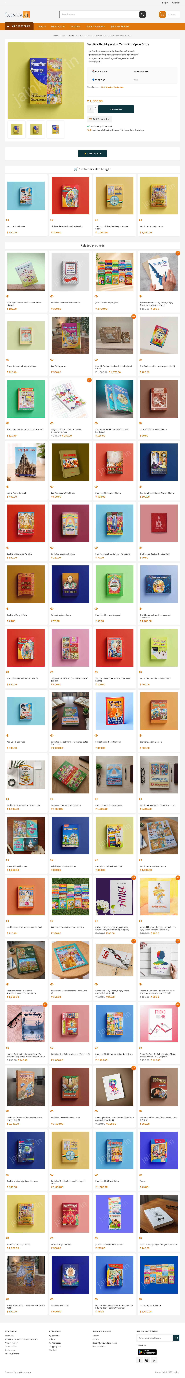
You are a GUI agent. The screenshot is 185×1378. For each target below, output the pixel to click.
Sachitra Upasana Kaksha (63, 554)
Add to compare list (23, 218)
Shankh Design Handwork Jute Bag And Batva (113, 367)
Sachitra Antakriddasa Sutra (108, 805)
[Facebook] (139, 1360)
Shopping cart (55, 1346)
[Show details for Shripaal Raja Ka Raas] (70, 1213)
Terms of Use (11, 1346)
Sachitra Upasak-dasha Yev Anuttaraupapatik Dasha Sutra (21, 992)
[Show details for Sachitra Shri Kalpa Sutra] (159, 195)
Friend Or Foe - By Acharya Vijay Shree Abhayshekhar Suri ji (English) (157, 1055)
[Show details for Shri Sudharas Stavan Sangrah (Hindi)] (159, 335)
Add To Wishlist (101, 119)
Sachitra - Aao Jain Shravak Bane (155, 678)
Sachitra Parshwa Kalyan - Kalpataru (112, 554)
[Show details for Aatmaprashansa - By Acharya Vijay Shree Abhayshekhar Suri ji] (159, 272)
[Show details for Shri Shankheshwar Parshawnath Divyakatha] (159, 584)
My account (54, 1335)
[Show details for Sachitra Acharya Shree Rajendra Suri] (26, 896)
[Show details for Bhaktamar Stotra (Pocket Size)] (159, 523)
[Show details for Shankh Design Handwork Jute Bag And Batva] (114, 335)
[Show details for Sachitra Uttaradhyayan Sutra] (70, 1086)
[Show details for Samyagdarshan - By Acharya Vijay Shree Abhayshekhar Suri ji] (114, 1086)
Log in (165, 2)
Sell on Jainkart (12, 1354)
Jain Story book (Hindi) (150, 1305)
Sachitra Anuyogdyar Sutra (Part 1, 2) (157, 805)
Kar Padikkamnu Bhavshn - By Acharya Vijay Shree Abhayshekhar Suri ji (158, 928)
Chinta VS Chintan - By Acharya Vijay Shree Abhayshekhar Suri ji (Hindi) (157, 992)
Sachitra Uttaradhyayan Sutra (65, 1117)
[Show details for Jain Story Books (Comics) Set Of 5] (70, 896)
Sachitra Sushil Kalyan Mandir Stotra (157, 493)
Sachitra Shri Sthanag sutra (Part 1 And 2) (114, 1055)
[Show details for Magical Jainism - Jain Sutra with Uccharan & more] (70, 398)
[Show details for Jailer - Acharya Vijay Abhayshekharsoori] (159, 1213)
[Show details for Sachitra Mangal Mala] (26, 584)
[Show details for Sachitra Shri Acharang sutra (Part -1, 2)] (70, 1023)
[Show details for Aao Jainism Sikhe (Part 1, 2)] (114, 835)
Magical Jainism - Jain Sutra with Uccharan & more (66, 430)
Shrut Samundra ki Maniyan (108, 742)
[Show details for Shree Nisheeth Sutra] (26, 835)
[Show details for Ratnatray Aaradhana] (70, 584)
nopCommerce (24, 1372)
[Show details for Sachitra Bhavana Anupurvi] (114, 584)
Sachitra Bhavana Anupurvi (108, 615)
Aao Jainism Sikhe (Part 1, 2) (108, 866)
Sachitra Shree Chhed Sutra (153, 866)
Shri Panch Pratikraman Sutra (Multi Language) (112, 430)
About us (9, 1335)
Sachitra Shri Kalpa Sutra (151, 226)
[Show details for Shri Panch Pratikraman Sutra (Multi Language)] (114, 398)
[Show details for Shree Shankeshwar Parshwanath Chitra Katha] (26, 1274)
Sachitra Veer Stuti (60, 1305)
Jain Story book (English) (107, 302)
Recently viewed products (104, 1343)
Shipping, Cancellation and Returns (21, 1339)
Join (176, 1338)
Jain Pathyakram (59, 366)
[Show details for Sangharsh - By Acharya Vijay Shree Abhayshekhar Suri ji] (114, 960)
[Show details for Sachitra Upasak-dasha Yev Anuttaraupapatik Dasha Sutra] (26, 960)
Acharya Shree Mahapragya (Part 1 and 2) (69, 992)
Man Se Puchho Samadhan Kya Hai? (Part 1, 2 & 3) (159, 1118)
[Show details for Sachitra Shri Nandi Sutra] (114, 1150)
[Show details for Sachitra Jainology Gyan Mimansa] (26, 1150)
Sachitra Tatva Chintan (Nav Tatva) (23, 805)
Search (142, 14)
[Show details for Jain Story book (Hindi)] (159, 1274)
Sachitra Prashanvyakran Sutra (66, 805)
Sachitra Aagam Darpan (151, 742)
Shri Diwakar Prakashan (112, 87)
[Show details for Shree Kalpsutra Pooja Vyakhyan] (26, 335)
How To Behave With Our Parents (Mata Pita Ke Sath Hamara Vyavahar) (114, 1306)
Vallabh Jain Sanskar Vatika (63, 866)
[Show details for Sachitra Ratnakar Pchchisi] (26, 523)
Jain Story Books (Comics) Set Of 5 (67, 927)
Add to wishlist (17, 218)
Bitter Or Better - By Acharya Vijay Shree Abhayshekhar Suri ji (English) (112, 928)
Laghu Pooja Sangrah (17, 493)
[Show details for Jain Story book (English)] (114, 272)
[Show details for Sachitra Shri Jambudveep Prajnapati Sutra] (114, 195)
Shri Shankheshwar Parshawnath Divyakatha (155, 616)
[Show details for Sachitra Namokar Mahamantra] (70, 272)
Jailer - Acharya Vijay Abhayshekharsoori (159, 1244)
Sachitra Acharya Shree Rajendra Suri (24, 927)
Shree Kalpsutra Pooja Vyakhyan (22, 366)
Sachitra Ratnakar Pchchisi (20, 554)
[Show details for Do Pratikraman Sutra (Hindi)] (159, 398)
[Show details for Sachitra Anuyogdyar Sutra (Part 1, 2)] (159, 774)
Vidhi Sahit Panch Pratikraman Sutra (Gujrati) (24, 303)
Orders (52, 1339)
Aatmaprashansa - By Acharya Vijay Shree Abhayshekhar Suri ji (156, 303)
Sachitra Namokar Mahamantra (66, 302)
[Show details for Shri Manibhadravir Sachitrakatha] (70, 195)
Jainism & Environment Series (109, 1244)
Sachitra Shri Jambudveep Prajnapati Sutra (112, 227)
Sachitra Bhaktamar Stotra (108, 493)
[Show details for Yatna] (159, 1150)
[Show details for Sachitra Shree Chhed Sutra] (159, 835)
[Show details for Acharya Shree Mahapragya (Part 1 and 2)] (70, 960)
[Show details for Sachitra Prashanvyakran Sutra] (70, 774)
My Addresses (55, 1343)
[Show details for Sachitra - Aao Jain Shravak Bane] (159, 647)
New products (99, 1346)
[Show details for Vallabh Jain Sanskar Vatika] (70, 835)
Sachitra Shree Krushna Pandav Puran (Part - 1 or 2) (24, 1118)
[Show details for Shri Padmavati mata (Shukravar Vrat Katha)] (114, 647)
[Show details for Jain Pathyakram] (70, 335)
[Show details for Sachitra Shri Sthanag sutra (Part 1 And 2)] (114, 1023)
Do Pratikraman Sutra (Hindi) (153, 429)
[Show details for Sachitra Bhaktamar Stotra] (114, 462)
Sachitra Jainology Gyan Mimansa (22, 1181)
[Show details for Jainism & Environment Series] (114, 1213)
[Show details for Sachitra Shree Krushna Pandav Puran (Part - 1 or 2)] (26, 1086)
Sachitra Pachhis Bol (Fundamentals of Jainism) (69, 679)
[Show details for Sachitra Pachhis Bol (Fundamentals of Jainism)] (70, 647)
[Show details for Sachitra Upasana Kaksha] (70, 523)
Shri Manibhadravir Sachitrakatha (67, 226)
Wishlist (52, 1350)
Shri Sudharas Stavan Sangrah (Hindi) (157, 366)
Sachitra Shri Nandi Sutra (107, 1181)
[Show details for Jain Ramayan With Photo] (70, 462)
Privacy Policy (11, 1343)
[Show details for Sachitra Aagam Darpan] (159, 711)
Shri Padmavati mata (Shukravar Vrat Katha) (112, 679)
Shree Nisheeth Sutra (17, 866)
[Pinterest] (154, 1360)
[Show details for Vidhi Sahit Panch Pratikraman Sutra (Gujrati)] (26, 272)
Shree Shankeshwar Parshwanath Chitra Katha (26, 1306)
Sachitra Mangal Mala (17, 615)
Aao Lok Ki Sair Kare (16, 226)
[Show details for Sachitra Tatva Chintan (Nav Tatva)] (26, 774)
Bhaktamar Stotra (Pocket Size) (155, 554)
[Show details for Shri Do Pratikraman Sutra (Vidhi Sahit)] (26, 398)
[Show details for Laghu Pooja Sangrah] (26, 462)
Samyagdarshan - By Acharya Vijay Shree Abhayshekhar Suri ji (114, 1118)
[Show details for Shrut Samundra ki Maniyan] (114, 711)
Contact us (10, 1350)
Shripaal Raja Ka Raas (61, 1244)
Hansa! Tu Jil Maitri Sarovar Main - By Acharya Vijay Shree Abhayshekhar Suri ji (26, 1055)
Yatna (142, 1181)
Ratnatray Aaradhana (61, 615)
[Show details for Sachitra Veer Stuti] (70, 1274)
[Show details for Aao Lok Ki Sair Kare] (26, 195)
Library (95, 1339)
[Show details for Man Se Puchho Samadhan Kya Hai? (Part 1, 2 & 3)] (159, 1086)
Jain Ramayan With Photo (63, 493)
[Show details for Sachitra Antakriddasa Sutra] (114, 774)
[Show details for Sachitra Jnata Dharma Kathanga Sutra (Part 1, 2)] (70, 711)
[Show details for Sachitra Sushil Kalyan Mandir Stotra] (159, 462)
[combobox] (99, 14)
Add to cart (116, 109)
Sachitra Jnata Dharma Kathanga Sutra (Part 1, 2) (69, 743)
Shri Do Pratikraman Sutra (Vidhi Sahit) (25, 429)
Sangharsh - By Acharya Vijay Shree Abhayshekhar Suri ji (112, 992)
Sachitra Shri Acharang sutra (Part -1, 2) (70, 1054)
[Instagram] (147, 1360)
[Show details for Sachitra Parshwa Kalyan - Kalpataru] (114, 523)
